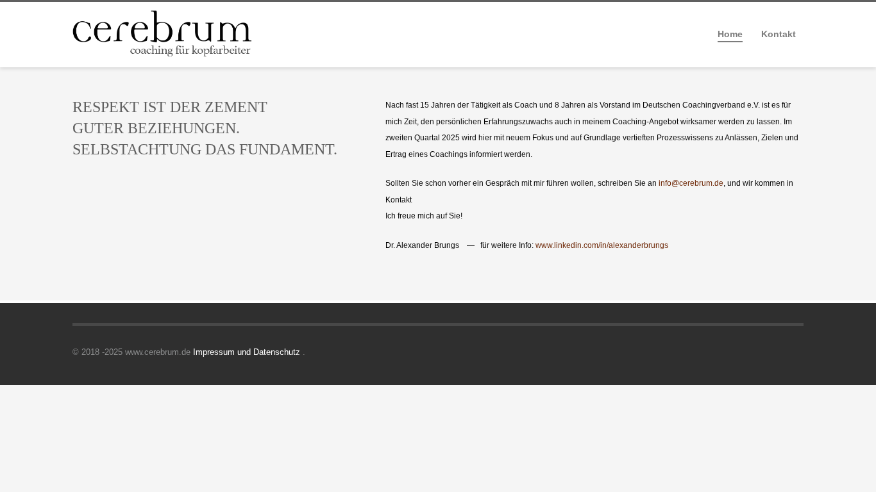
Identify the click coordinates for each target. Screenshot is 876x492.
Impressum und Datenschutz (248, 352)
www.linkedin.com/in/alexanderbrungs (601, 245)
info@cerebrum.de (691, 183)
